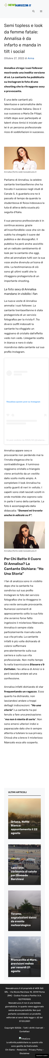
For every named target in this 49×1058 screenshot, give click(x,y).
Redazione (22, 1050)
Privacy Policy (35, 1050)
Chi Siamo (10, 1050)
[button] (33, 11)
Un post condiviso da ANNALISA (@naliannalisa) (27, 440)
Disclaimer (25, 1053)
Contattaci (24, 1031)
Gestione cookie (42, 1056)
